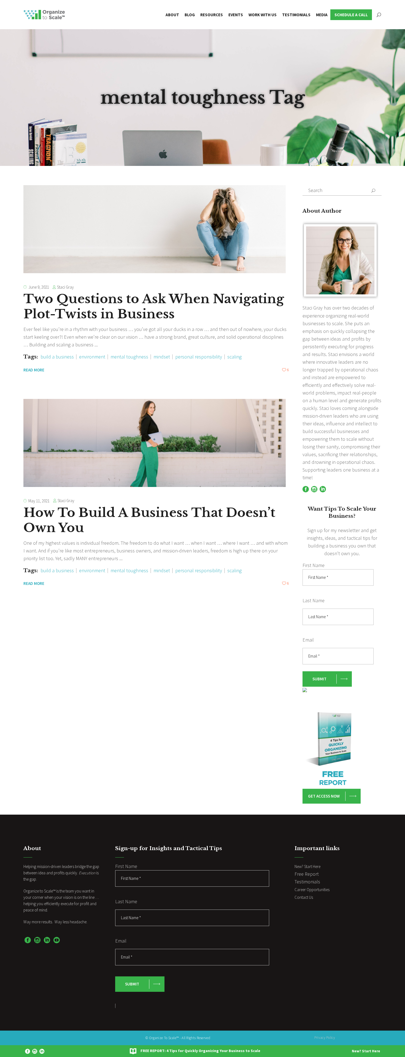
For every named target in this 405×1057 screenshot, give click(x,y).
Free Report (307, 874)
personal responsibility (198, 357)
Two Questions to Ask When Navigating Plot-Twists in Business (153, 306)
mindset (161, 357)
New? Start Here (366, 1051)
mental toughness (129, 357)
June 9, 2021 (38, 287)
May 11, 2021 (39, 500)
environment (92, 357)
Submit (319, 678)
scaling (234, 357)
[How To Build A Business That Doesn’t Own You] (154, 443)
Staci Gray (65, 287)
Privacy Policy (324, 1037)
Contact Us (304, 897)
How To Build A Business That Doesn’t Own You (149, 520)
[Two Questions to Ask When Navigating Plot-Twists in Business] (154, 229)
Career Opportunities (312, 889)
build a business (57, 357)
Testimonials (307, 881)
